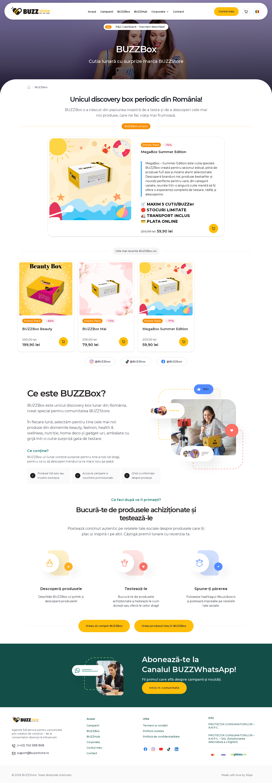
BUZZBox (123, 11)
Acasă (92, 11)
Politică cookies (153, 731)
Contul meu (226, 11)
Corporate (158, 11)
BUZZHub (140, 11)
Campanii (106, 11)
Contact (178, 11)
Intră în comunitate (164, 687)
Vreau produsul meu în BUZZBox (164, 626)
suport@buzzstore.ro (32, 753)
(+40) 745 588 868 (30, 745)
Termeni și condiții (155, 725)
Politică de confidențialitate (161, 736)
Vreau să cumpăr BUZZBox (104, 626)
